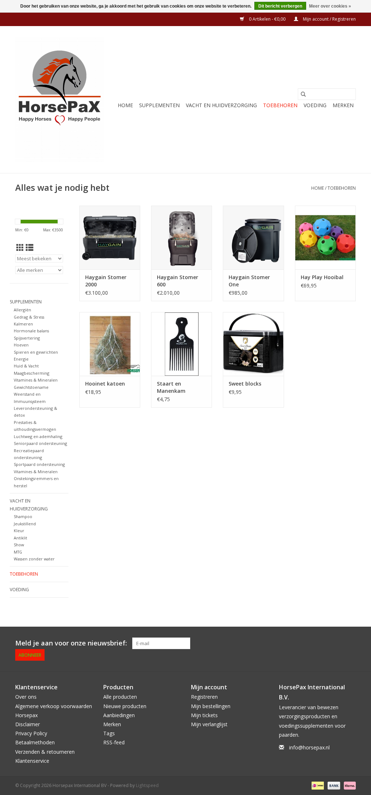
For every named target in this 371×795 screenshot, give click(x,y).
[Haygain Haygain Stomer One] (253, 237)
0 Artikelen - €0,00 (267, 19)
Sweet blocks (245, 383)
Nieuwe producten (124, 706)
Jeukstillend (25, 523)
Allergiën (22, 309)
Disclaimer (27, 724)
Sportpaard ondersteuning (39, 464)
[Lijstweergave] (29, 248)
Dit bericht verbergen (280, 6)
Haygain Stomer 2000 (105, 281)
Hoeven (21, 345)
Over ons (26, 696)
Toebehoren (280, 105)
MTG (18, 552)
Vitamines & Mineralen (36, 380)
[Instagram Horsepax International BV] (350, 643)
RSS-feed (114, 742)
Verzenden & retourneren (45, 751)
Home (125, 105)
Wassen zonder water (34, 558)
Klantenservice (32, 760)
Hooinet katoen (105, 383)
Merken (343, 105)
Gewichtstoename (31, 387)
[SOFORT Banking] (348, 785)
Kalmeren (23, 324)
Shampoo (23, 516)
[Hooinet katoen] (109, 344)
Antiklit (20, 537)
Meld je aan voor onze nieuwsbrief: (71, 643)
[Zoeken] (303, 94)
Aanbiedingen (119, 715)
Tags (109, 733)
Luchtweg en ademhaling (38, 436)
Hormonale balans (31, 330)
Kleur (19, 530)
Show (19, 544)
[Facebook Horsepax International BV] (272, 643)
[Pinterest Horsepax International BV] (311, 643)
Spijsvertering (27, 338)
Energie (21, 359)
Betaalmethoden (35, 742)
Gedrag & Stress (29, 317)
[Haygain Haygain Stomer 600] (181, 237)
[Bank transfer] (333, 785)
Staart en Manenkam (171, 387)
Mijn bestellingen (210, 706)
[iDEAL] (317, 785)
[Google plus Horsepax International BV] (298, 643)
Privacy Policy (31, 733)
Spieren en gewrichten (36, 352)
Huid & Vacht (26, 366)
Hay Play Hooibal (322, 277)
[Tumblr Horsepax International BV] (337, 643)
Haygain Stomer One (249, 281)
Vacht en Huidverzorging (221, 105)
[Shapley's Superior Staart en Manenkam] (181, 344)
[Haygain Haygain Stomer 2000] (109, 237)
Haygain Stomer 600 (177, 281)
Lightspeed (147, 785)
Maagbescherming (31, 373)
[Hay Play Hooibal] (325, 237)
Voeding (315, 105)
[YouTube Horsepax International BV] (324, 643)
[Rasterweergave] (20, 248)
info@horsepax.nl (309, 747)
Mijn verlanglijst (209, 724)
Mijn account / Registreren (329, 19)
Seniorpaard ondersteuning (40, 443)
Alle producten (120, 696)
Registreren (204, 696)
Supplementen (159, 105)
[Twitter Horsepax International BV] (285, 643)
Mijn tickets (204, 715)
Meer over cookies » (330, 6)
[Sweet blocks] (253, 344)
